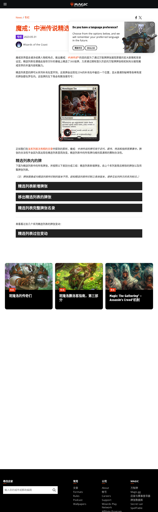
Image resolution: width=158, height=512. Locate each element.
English (91, 48)
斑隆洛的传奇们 (29, 299)
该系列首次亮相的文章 (40, 149)
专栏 (27, 17)
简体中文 (78, 48)
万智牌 (134, 488)
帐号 (104, 492)
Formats (78, 492)
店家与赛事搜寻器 (140, 496)
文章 (75, 488)
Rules (76, 496)
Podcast (78, 500)
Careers (106, 496)
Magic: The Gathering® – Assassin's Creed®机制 (129, 300)
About (105, 488)
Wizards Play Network (109, 505)
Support (106, 500)
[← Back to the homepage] (79, 4)
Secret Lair (137, 504)
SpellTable (136, 508)
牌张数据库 (137, 500)
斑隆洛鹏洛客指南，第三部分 (79, 299)
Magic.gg (136, 492)
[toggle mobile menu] (5, 4)
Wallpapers (79, 504)
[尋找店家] (54, 490)
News (19, 17)
